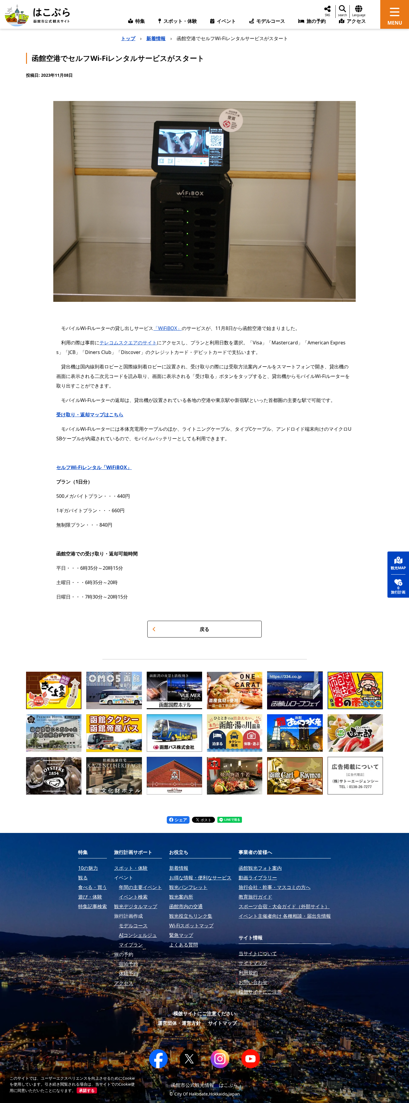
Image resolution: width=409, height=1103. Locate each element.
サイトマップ (222, 1023)
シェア (180, 819)
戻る (204, 629)
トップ (128, 38)
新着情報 (156, 38)
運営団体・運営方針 (179, 1023)
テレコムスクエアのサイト (128, 342)
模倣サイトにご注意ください (204, 1013)
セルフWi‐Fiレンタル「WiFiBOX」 (94, 467)
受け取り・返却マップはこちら (89, 414)
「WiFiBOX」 (167, 328)
